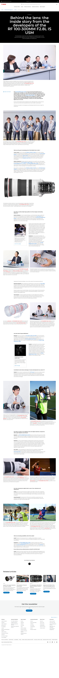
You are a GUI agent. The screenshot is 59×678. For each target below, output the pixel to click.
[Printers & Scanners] (31, 6)
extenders (35, 423)
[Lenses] (23, 6)
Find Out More (6, 592)
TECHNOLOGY (29, 14)
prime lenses (22, 477)
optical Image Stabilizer (30, 95)
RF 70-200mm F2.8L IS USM (27, 162)
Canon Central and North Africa (6, 642)
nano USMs (42, 283)
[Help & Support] (45, 6)
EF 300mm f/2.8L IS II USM (30, 152)
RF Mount (8, 271)
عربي (30, 1)
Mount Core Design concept (18, 270)
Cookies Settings (54, 639)
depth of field (25, 155)
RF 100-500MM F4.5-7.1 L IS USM (20, 163)
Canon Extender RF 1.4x (25, 543)
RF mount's (39, 216)
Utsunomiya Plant (17, 451)
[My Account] (57, 4)
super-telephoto (20, 476)
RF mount (32, 372)
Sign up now (29, 610)
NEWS (4, 583)
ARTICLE (18, 583)
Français (27, 1)
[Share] (29, 564)
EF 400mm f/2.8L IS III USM (31, 335)
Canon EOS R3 (32, 480)
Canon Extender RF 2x (21, 544)
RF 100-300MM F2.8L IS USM (29, 83)
